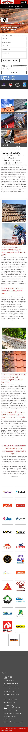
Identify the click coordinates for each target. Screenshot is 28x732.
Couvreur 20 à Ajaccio (9, 680)
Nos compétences (9, 94)
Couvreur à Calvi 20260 (9, 705)
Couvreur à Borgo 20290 (9, 702)
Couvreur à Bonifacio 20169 (10, 700)
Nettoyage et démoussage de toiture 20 (13, 722)
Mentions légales (22, 728)
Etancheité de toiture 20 (9, 719)
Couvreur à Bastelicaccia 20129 (11, 694)
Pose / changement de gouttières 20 (12, 713)
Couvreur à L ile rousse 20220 (11, 686)
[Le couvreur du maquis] (7, 2)
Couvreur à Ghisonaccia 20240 (11, 683)
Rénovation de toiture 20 (10, 716)
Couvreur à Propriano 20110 (10, 691)
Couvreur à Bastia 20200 (9, 697)
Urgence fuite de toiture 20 (10, 710)
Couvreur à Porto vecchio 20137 (11, 688)
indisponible (9, 6)
